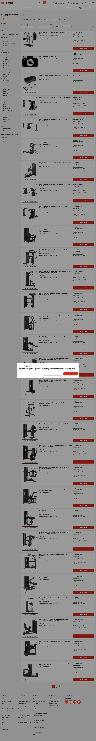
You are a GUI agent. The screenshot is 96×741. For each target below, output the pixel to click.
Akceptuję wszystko (70, 374)
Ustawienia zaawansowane (53, 374)
